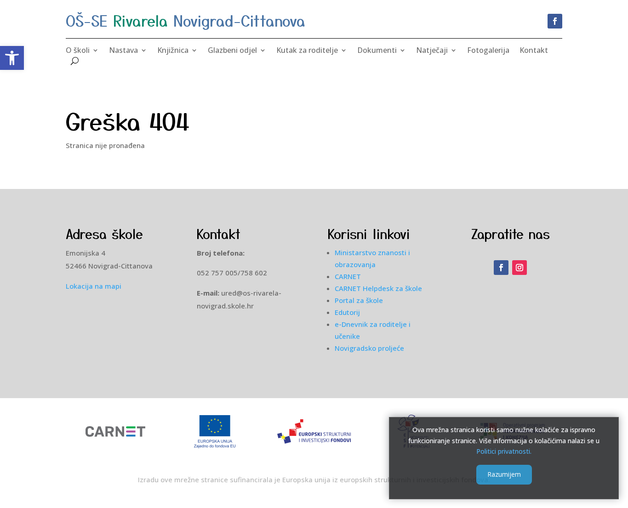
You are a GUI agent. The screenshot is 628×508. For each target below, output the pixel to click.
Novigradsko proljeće (369, 348)
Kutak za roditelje (307, 51)
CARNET (348, 276)
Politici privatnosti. (503, 451)
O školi (78, 51)
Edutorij (347, 312)
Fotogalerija (488, 51)
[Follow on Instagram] (519, 267)
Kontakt (534, 51)
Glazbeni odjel (232, 51)
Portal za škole (359, 300)
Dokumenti (377, 51)
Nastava (123, 51)
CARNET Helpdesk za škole (378, 288)
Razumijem (504, 474)
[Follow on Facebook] (555, 21)
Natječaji (432, 51)
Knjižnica (172, 51)
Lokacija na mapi (93, 286)
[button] (12, 58)
